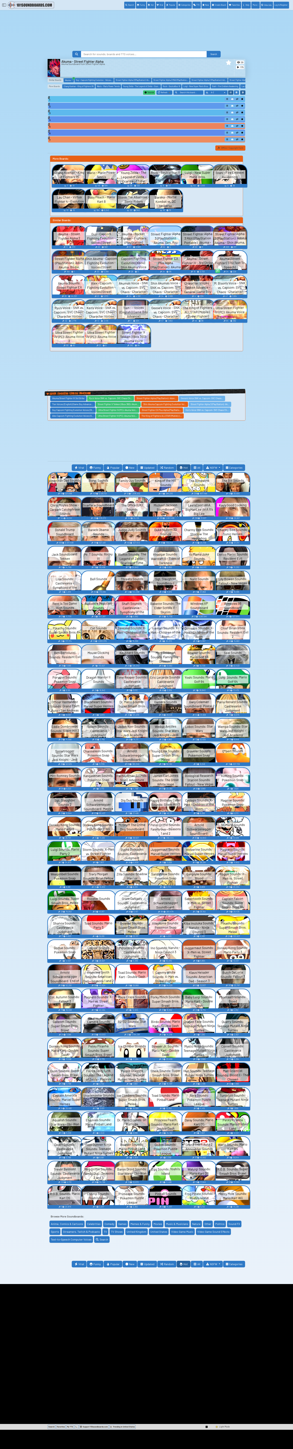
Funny (142, 5)
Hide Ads (268, 5)
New (207, 5)
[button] (229, 63)
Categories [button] (235, 467)
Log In (281, 5)
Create (220, 5)
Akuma (69, 79)
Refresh (166, 93)
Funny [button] (97, 467)
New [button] (131, 467)
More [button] (255, 5)
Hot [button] (185, 467)
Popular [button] (115, 467)
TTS (197, 5)
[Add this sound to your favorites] (242, 99)
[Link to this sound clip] (237, 99)
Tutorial (150, 92)
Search (131, 5)
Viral (161, 5)
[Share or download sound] (227, 99)
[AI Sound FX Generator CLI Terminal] (76, 1427)
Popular (172, 5)
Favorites (236, 5)
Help (247, 5)
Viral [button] (81, 467)
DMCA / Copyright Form (232, 148)
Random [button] (169, 467)
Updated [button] (149, 467)
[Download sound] (232, 99)
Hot (152, 5)
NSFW (214, 467)
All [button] (198, 467)
